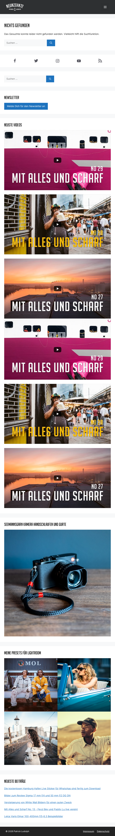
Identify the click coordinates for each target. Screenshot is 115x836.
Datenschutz (103, 831)
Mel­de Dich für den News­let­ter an (26, 106)
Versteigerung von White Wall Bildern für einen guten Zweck (38, 802)
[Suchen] (51, 43)
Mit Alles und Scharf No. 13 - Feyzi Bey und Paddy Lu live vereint (41, 809)
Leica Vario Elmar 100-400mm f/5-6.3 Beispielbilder (33, 816)
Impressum (88, 831)
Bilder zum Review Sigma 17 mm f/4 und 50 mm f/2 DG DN (37, 795)
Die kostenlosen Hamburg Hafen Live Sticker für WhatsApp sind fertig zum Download (52, 788)
